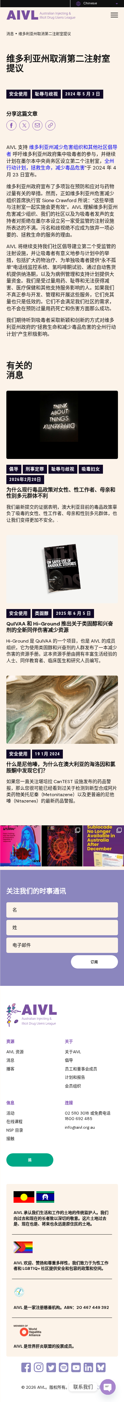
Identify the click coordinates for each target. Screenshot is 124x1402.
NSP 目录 (14, 1130)
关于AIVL (73, 1051)
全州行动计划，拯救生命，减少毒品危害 (60, 164)
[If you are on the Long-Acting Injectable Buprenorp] (103, 845)
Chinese (90, 3)
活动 (10, 1113)
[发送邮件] (37, 126)
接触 (10, 1138)
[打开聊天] (108, 1387)
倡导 (69, 1060)
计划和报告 (75, 1077)
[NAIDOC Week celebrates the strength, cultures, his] (62, 845)
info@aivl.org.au (80, 1127)
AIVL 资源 (15, 1051)
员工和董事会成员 (81, 1068)
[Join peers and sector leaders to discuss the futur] (20, 845)
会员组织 (73, 1086)
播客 (10, 1068)
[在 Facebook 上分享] (11, 126)
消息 (10, 34)
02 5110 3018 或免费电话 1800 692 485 (87, 1115)
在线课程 (14, 1121)
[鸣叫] (24, 126)
